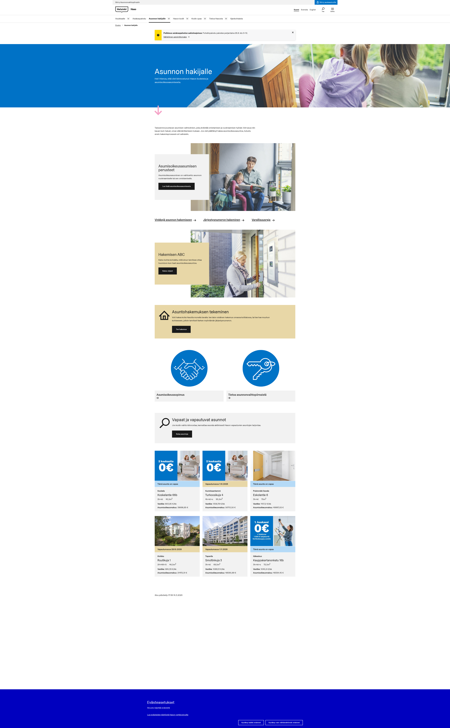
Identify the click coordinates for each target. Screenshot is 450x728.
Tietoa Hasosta (216, 18)
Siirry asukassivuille (327, 2)
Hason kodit (178, 18)
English (313, 9)
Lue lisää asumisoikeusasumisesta (176, 186)
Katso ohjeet (167, 271)
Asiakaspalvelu (139, 18)
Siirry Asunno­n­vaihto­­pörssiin (127, 2)
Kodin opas (196, 18)
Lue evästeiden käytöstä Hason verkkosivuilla (167, 714)
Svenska (304, 9)
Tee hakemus (181, 329)
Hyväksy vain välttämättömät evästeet (284, 722)
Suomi (296, 9)
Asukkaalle (120, 18)
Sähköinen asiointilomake (175, 37)
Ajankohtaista (236, 18)
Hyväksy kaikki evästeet (251, 722)
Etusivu (118, 25)
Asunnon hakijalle (157, 18)
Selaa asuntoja (182, 434)
